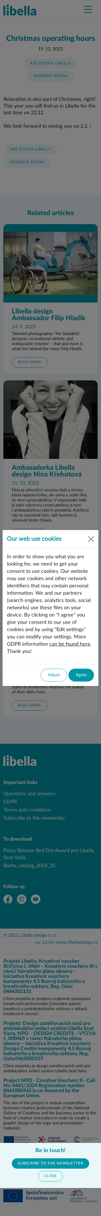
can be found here (69, 644)
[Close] (91, 539)
